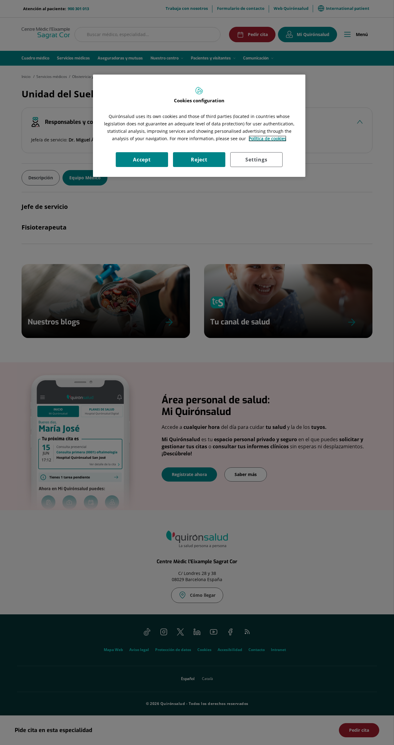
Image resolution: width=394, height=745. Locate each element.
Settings (256, 159)
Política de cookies (267, 138)
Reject (199, 159)
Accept (142, 159)
